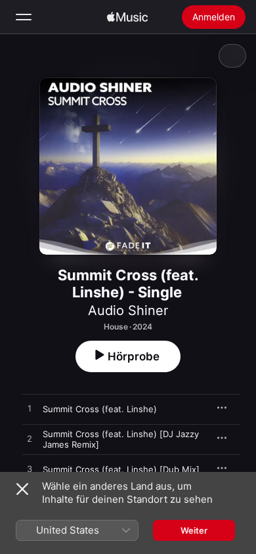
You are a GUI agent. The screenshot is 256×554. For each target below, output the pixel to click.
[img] (127, 17)
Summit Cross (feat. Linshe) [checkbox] (100, 409)
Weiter (194, 530)
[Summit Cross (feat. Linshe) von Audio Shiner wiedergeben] (29, 409)
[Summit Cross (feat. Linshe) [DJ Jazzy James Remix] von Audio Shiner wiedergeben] (29, 439)
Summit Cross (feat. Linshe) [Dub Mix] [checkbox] (121, 469)
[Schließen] (22, 489)
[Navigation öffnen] (23, 17)
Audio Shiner (128, 310)
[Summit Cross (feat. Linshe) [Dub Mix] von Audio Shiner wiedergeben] (29, 469)
